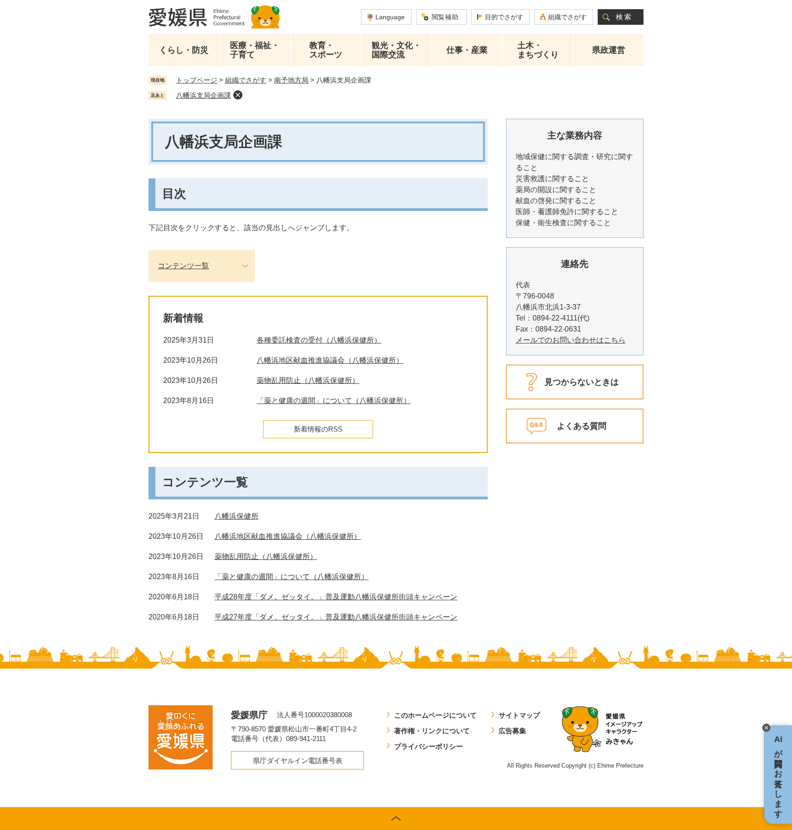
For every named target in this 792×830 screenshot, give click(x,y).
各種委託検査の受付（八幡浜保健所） (319, 340)
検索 (624, 17)
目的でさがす (504, 17)
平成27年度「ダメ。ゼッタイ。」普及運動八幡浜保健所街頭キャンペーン (335, 617)
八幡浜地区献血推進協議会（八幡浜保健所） (330, 360)
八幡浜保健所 (236, 516)
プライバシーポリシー (428, 746)
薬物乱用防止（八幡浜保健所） (308, 380)
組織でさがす (567, 17)
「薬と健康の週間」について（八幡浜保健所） (334, 400)
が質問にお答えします (778, 774)
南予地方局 (291, 80)
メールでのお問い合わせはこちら (571, 340)
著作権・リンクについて (432, 731)
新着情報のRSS (318, 429)
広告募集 (512, 731)
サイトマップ (519, 715)
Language (390, 17)
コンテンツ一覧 (183, 266)
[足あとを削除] (237, 95)
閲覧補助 (445, 17)
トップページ (196, 80)
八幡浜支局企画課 (203, 95)
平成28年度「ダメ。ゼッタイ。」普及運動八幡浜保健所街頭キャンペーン (335, 597)
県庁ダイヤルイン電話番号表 (297, 760)
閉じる (766, 728)
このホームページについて (435, 715)
